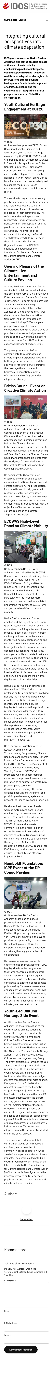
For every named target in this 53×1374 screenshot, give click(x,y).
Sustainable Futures (15, 19)
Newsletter (26, 1219)
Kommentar (10, 1280)
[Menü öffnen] (47, 20)
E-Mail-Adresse (10, 1323)
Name (6, 1311)
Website (7, 1335)
